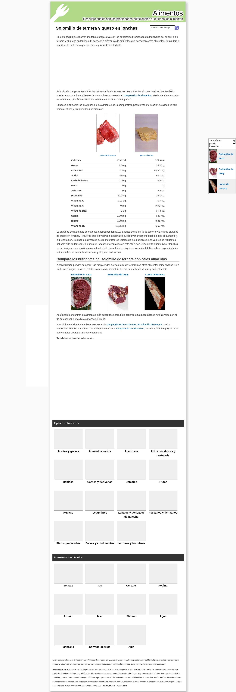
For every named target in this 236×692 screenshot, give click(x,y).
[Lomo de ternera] (154, 309)
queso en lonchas (146, 155)
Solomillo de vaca (81, 274)
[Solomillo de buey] (118, 309)
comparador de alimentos (137, 95)
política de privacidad (105, 686)
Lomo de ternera (155, 274)
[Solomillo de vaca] (81, 309)
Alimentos (168, 13)
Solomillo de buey (118, 274)
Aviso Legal (122, 686)
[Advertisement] (118, 68)
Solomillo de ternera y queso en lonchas (96, 28)
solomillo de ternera (108, 155)
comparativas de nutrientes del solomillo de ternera (134, 324)
